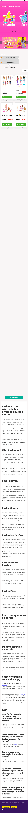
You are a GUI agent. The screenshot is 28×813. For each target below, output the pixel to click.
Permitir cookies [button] (6, 807)
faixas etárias (5, 729)
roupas (15, 744)
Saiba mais (21, 803)
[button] (7, 810)
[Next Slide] (27, 42)
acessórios (4, 780)
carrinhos (23, 694)
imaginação (4, 685)
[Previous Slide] (1, 42)
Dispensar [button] (13, 807)
